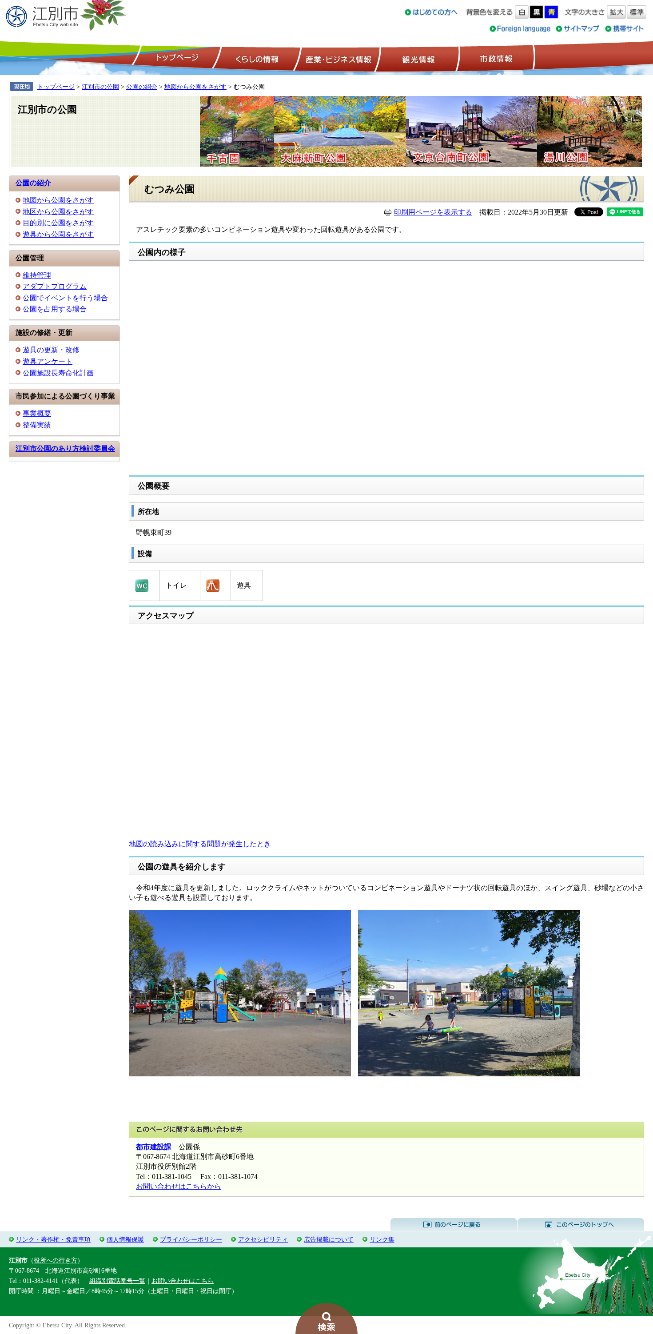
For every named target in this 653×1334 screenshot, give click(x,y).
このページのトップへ (581, 1224)
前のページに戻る (453, 1224)
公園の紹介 (141, 86)
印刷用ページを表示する (433, 212)
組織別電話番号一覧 (117, 1280)
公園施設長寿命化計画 (58, 373)
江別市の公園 (100, 86)
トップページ (175, 58)
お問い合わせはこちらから (178, 1186)
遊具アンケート (47, 361)
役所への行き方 (55, 1260)
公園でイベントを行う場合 (65, 298)
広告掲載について (329, 1239)
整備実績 (37, 425)
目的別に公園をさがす (58, 223)
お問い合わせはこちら (182, 1280)
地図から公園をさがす (195, 86)
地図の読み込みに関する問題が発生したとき (200, 844)
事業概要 (37, 413)
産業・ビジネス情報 (336, 58)
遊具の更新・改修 (51, 350)
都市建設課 (153, 1147)
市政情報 (495, 58)
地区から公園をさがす (58, 211)
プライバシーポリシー (191, 1239)
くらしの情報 (256, 58)
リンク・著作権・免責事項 (53, 1239)
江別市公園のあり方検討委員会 (65, 448)
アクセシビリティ (263, 1239)
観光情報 (417, 58)
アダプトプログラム (55, 286)
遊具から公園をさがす (58, 234)
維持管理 (37, 275)
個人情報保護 (125, 1239)
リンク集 (382, 1239)
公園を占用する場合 (55, 309)
